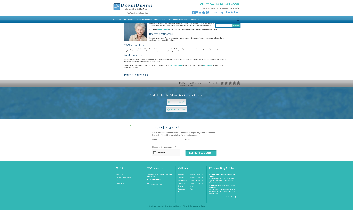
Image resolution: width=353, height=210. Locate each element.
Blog (117, 181)
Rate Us (217, 12)
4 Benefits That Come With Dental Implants (222, 186)
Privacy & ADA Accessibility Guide (194, 206)
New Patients (159, 20)
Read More (230, 197)
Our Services (128, 20)
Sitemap (178, 206)
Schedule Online (178, 109)
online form (207, 65)
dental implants (163, 29)
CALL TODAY (219, 4)
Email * (188, 139)
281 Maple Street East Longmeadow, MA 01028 (220, 8)
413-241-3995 (176, 65)
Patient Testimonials (144, 20)
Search (238, 20)
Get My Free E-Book (200, 152)
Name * (155, 139)
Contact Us (194, 20)
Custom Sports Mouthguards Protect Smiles (223, 175)
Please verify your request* (164, 147)
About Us (117, 20)
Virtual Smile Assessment (177, 20)
